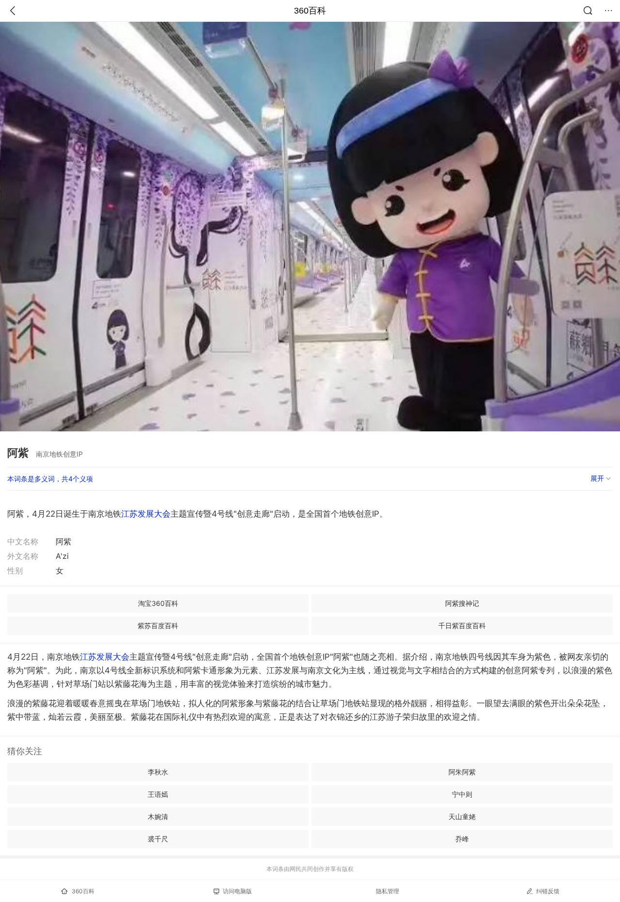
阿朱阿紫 (462, 772)
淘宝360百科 (158, 603)
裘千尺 (158, 839)
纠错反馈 (547, 891)
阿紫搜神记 (462, 603)
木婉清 (158, 816)
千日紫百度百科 (462, 625)
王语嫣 (158, 794)
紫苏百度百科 (158, 625)
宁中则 (462, 794)
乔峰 (462, 839)
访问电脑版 (237, 891)
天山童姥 (462, 816)
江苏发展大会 (145, 514)
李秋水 (158, 772)
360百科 (310, 11)
